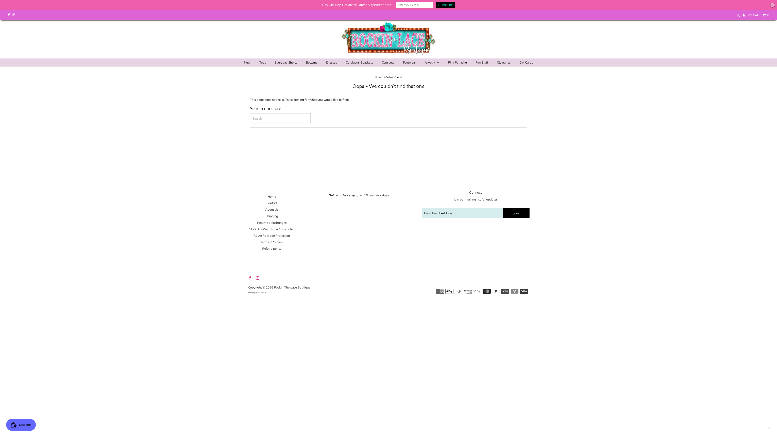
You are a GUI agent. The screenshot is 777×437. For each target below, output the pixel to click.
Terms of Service (271, 242)
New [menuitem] (247, 62)
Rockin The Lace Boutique (292, 287)
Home (378, 77)
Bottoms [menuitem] (311, 62)
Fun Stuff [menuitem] (482, 62)
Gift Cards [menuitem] (526, 62)
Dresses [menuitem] (331, 62)
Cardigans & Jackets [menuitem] (359, 62)
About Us (271, 209)
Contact (271, 203)
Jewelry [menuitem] (430, 62)
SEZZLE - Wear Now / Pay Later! (271, 229)
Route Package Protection (272, 236)
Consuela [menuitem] (388, 62)
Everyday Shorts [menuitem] (286, 62)
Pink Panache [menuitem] (457, 62)
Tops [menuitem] (262, 62)
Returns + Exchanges (272, 223)
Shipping (271, 216)
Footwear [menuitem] (409, 62)
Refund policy (271, 248)
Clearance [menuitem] (504, 62)
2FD (266, 292)
